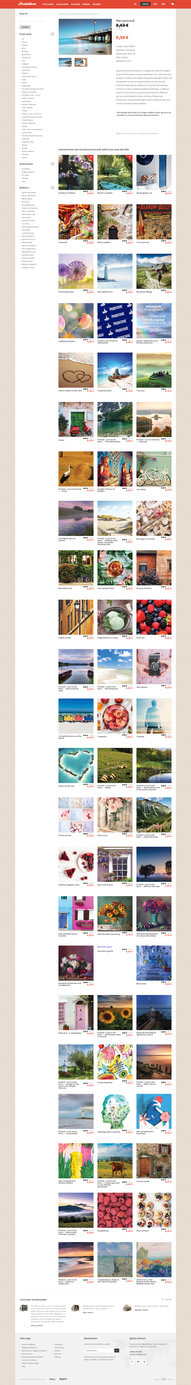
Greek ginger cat (144, 193)
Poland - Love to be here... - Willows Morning (147, 885)
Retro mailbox (104, 242)
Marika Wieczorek (29, 252)
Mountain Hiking (144, 292)
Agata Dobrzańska (29, 192)
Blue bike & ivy (65, 588)
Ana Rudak (26, 230)
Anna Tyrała (26, 217)
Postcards (48, 4)
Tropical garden (104, 1082)
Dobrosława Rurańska (30, 227)
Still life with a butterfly (108, 934)
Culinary (25, 73)
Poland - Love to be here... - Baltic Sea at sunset (146, 1084)
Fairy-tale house (105, 885)
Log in (145, 4)
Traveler (140, 736)
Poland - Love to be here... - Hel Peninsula (107, 688)
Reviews (86, 4)
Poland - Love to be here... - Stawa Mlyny (68, 1132)
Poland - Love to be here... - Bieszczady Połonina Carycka (67, 1232)
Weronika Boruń (28, 236)
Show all (168, 1299)
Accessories (62, 4)
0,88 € (85, 389)
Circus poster (142, 242)
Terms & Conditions (29, 1360)
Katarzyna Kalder (28, 258)
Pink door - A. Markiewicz (70, 1033)
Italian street (64, 638)
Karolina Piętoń (28, 255)
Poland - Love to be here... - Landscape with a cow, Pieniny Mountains (108, 1184)
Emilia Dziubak (27, 261)
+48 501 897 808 (135, 1352)
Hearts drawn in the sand (70, 391)
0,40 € (129, 342)
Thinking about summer (108, 1132)
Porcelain (25, 175)
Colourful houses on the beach (69, 737)
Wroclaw (25, 154)
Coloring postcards (29, 67)
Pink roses (102, 835)
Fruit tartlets (142, 1231)
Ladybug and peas (66, 341)
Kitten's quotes (28, 98)
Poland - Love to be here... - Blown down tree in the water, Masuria (148, 787)
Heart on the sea (66, 786)
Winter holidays (28, 151)
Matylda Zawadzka (29, 264)
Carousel (62, 242)
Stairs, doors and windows (32, 129)
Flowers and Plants (29, 92)
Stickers (25, 178)
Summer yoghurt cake (68, 885)
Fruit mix (140, 638)
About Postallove (28, 1344)
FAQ (23, 1366)
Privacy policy (27, 1354)
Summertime (27, 132)
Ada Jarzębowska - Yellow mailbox (67, 1182)
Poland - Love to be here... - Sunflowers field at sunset (109, 1035)
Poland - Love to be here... (32, 114)
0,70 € (90, 390)
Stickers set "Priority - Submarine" (107, 342)
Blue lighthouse (105, 292)
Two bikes (141, 489)
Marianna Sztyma (28, 220)
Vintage (25, 148)
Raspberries (103, 1231)
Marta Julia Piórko (29, 195)
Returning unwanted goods (32, 1357)
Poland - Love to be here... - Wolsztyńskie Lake (68, 689)
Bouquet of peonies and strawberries (69, 984)
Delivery (97, 4)
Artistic (24, 42)
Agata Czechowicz (29, 245)
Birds (24, 48)
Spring (24, 126)
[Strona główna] (26, 8)
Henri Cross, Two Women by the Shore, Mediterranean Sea (146, 1282)
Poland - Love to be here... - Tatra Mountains (108, 441)
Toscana (140, 391)
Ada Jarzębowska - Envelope (145, 1132)
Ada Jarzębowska (29, 248)
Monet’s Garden (104, 193)
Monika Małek (27, 242)
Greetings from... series (31, 95)
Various (25, 145)
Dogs (24, 79)
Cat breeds (26, 57)
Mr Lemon (25, 202)
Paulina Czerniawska (29, 208)
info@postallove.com (137, 1354)
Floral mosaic (64, 835)
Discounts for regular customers (34, 1350)
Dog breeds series (29, 76)
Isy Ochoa (25, 224)
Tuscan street (143, 1181)
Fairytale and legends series (33, 89)
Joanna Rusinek (28, 233)
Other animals (27, 107)
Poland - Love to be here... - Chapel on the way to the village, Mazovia (68, 1085)
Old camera (141, 687)
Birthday (25, 51)
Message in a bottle (145, 539)
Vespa (61, 440)
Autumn (25, 45)
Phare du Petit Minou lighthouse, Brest (146, 1034)
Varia (24, 181)
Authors (75, 4)
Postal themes (27, 120)
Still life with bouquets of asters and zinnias (147, 935)
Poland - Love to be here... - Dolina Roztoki (147, 836)
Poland (24, 110)
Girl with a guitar (105, 951)
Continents (26, 70)
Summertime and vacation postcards (81, 14)
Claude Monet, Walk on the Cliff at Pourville (108, 1281)
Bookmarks (26, 54)
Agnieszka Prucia (28, 239)
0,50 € (90, 193)
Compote (101, 736)
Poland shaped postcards (32, 117)
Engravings (26, 86)
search (25, 27)
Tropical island (104, 391)
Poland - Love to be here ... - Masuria (147, 441)
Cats (23, 61)
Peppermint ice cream (107, 638)
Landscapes (26, 101)
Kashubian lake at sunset (66, 539)
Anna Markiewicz (28, 205)
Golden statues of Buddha (106, 490)
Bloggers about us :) (29, 1347)
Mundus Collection (29, 104)
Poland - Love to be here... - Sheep (106, 786)
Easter (24, 82)
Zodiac (24, 157)
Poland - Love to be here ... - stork (69, 490)
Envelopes (26, 169)
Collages (25, 64)
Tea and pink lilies (105, 588)
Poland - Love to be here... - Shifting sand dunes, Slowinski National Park (107, 541)
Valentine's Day (28, 142)
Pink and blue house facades (67, 935)
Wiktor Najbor (27, 199)
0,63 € (85, 191)
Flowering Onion (66, 292)
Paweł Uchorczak (28, 214)
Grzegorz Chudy (28, 267)
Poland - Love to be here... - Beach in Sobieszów (67, 1282)
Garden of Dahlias (66, 193)
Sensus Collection (29, 123)
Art (23, 39)
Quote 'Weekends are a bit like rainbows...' (147, 342)
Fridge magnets (28, 172)
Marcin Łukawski (28, 211)
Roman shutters (144, 588)
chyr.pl (169, 1379)
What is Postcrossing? (30, 1363)
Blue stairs (141, 984)
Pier (97, 14)
